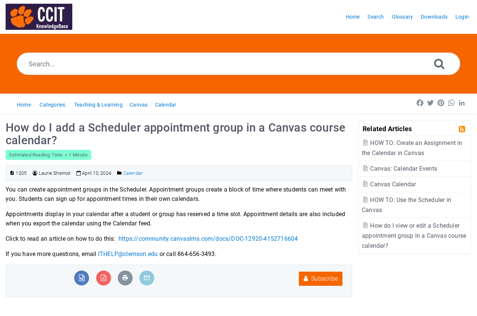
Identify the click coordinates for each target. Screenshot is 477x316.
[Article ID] (12, 173)
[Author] (34, 173)
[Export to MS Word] (82, 278)
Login (462, 17)
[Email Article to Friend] (146, 278)
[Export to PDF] (103, 278)
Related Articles (387, 128)
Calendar (166, 105)
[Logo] (39, 17)
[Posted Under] (119, 173)
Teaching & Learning (98, 105)
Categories (52, 105)
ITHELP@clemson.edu (128, 253)
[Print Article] (125, 278)
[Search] (439, 63)
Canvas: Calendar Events (403, 168)
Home (24, 105)
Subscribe (324, 278)
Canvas (139, 105)
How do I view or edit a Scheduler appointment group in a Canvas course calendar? (414, 235)
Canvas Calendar (392, 184)
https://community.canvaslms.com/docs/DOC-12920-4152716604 (208, 238)
